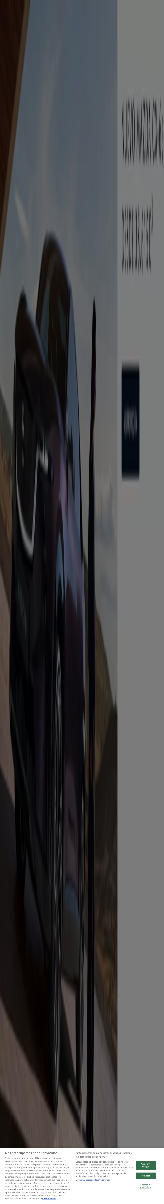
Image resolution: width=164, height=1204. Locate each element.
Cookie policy (49, 1198)
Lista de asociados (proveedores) (93, 1179)
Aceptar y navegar (145, 1165)
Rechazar (145, 1175)
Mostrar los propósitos (145, 1186)
